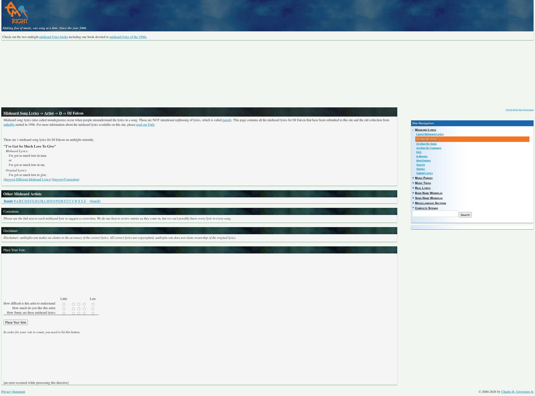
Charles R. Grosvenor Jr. (517, 391)
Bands (8, 200)
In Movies (422, 156)
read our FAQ (145, 124)
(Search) (95, 201)
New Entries (423, 160)
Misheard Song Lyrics (21, 113)
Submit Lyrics (424, 173)
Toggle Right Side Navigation (519, 109)
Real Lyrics (423, 188)
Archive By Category (428, 148)
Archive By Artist (427, 139)
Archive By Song (426, 144)
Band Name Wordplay (429, 193)
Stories (420, 169)
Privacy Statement (13, 391)
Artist (49, 113)
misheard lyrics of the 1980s (128, 37)
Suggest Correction (65, 179)
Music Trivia (423, 183)
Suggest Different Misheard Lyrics (27, 179)
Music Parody (424, 178)
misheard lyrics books (53, 37)
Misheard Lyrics (425, 129)
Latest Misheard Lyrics (430, 134)
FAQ (418, 152)
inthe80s (9, 124)
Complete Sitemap (426, 208)
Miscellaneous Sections (430, 203)
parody (227, 120)
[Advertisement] (267, 74)
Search (420, 164)
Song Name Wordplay (429, 198)
